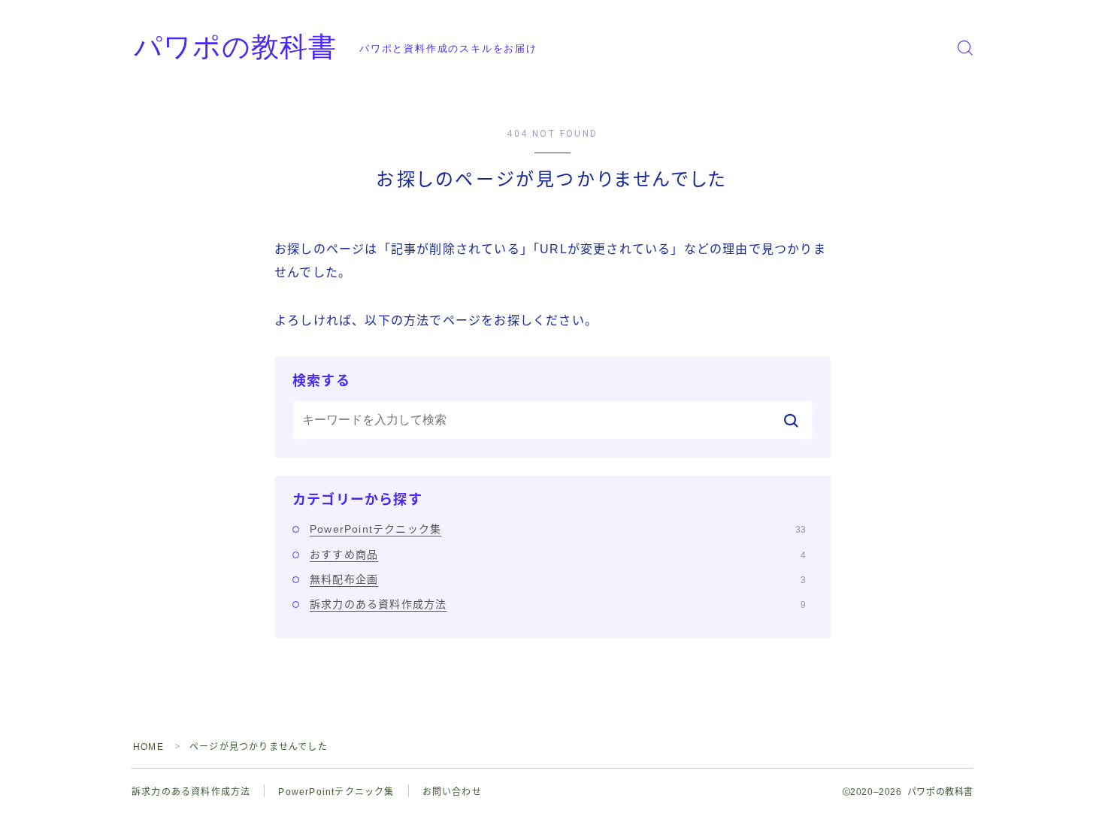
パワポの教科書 (235, 47)
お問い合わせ (452, 792)
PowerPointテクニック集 (558, 529)
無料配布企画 (558, 579)
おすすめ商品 (558, 555)
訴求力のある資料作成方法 (558, 604)
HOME (148, 747)
